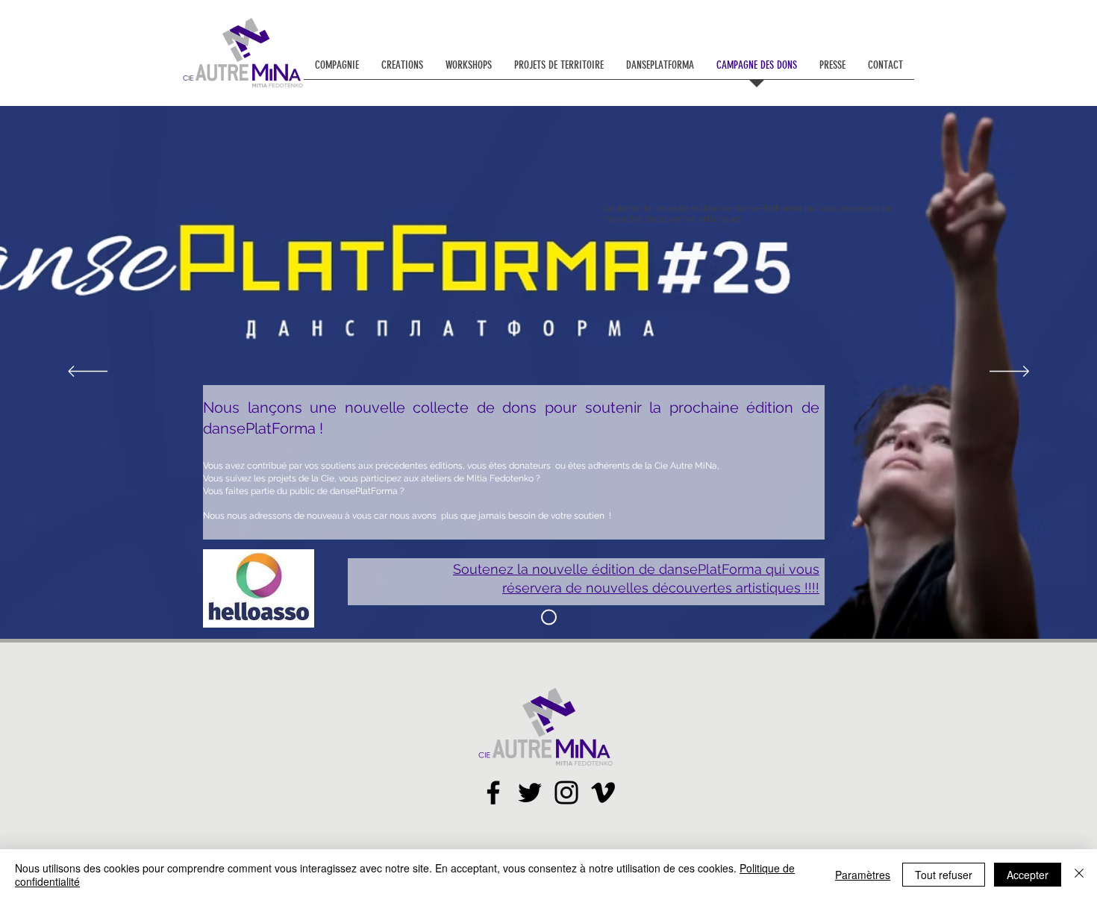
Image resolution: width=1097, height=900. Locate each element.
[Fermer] (1079, 874)
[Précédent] (87, 372)
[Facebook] (493, 792)
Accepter (1027, 874)
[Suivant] (1009, 372)
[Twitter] (530, 792)
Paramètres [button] (862, 874)
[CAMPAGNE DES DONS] (549, 617)
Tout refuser (943, 874)
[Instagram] (566, 792)
